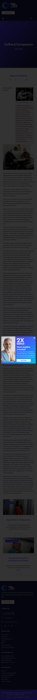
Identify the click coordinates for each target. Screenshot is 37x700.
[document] (18, 350)
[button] (34, 338)
